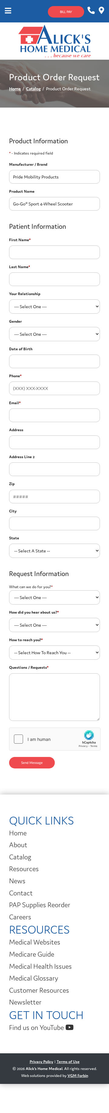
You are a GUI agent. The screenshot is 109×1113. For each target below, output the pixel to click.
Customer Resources (39, 990)
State (14, 538)
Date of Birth (20, 349)
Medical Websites (34, 942)
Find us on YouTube (37, 1027)
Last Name (19, 266)
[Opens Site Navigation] (8, 11)
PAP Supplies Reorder (39, 905)
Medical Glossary (33, 978)
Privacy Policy (41, 1061)
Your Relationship (24, 293)
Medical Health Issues (40, 966)
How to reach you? (26, 639)
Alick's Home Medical (44, 1068)
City (13, 511)
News (17, 881)
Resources (24, 869)
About (18, 845)
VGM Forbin (78, 1075)
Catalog (33, 89)
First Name (20, 239)
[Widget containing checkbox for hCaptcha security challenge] (55, 739)
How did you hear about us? (34, 612)
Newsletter (25, 1002)
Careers (20, 917)
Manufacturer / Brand (28, 164)
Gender (15, 321)
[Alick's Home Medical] (54, 40)
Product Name (22, 191)
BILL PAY (66, 12)
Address (16, 429)
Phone (15, 375)
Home (15, 89)
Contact (21, 893)
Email (15, 402)
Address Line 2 (22, 456)
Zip (12, 483)
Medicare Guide (31, 954)
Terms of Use (68, 1061)
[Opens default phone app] (90, 10)
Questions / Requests (28, 667)
